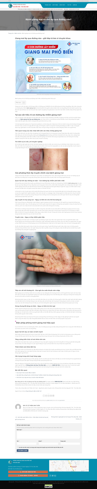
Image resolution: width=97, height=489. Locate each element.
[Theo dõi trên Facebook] (50, 476)
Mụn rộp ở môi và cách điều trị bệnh (26, 372)
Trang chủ (48, 5)
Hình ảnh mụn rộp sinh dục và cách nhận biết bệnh (30, 377)
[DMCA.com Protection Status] (48, 486)
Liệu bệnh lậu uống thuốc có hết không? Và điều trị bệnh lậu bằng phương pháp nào (39, 375)
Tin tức (69, 5)
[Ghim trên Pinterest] (51, 396)
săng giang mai (43, 135)
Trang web (63, 441)
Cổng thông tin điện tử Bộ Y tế (33, 391)
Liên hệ (75, 5)
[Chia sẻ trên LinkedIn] (53, 396)
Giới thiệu (55, 5)
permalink (62, 400)
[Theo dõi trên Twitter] (53, 476)
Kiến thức (62, 5)
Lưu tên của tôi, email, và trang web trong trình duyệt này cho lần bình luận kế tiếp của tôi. (41, 447)
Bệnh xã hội (48, 17)
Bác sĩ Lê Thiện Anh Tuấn (57, 23)
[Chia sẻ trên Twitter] (46, 396)
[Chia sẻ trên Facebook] (44, 396)
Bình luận (19, 429)
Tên (18, 441)
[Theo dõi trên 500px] (55, 476)
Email (40, 441)
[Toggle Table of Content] (23, 102)
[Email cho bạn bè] (48, 396)
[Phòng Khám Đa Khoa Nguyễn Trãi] (10, 5)
